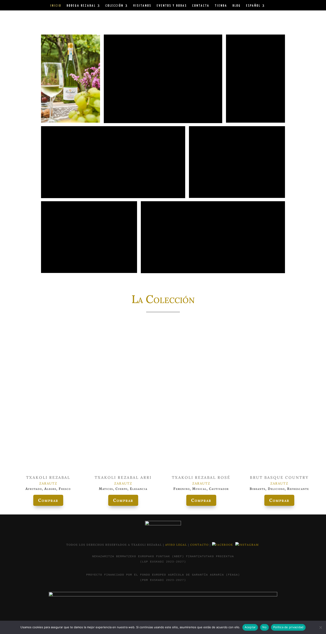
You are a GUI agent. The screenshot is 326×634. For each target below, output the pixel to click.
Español (253, 5)
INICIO (55, 5)
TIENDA (221, 5)
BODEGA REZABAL (81, 5)
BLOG (237, 5)
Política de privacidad (288, 627)
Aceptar (250, 627)
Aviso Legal (176, 544)
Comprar (48, 500)
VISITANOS (142, 5)
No (264, 627)
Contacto (200, 544)
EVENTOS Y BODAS (172, 5)
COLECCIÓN (115, 5)
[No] (320, 627)
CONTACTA (201, 5)
